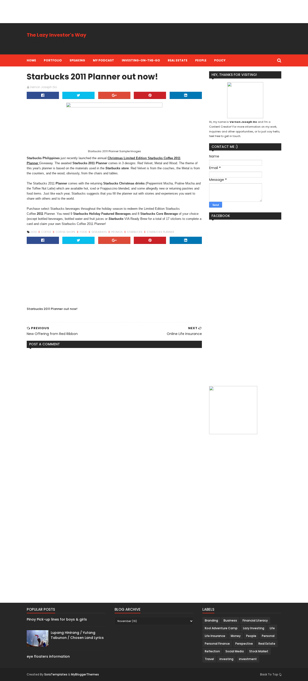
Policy (219, 60)
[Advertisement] (87, 11)
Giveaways (99, 232)
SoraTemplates (55, 674)
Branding (211, 620)
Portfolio (53, 60)
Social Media (234, 651)
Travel (209, 659)
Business (230, 620)
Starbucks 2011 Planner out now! (52, 309)
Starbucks (135, 232)
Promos (117, 232)
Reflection (212, 651)
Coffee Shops (66, 232)
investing (226, 659)
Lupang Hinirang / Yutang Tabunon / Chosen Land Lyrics (77, 635)
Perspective (244, 644)
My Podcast (103, 60)
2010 (34, 232)
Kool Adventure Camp (221, 628)
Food (84, 232)
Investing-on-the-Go (141, 60)
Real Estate (177, 60)
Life (272, 628)
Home (31, 60)
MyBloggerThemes (85, 674)
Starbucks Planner (160, 232)
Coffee (46, 232)
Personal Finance (217, 644)
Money (236, 636)
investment (248, 659)
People (200, 60)
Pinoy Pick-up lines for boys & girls (57, 619)
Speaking (77, 60)
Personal (268, 636)
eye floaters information (48, 656)
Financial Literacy (255, 620)
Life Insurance (215, 636)
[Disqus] (114, 412)
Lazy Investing (253, 628)
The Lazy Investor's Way (56, 35)
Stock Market (258, 651)
